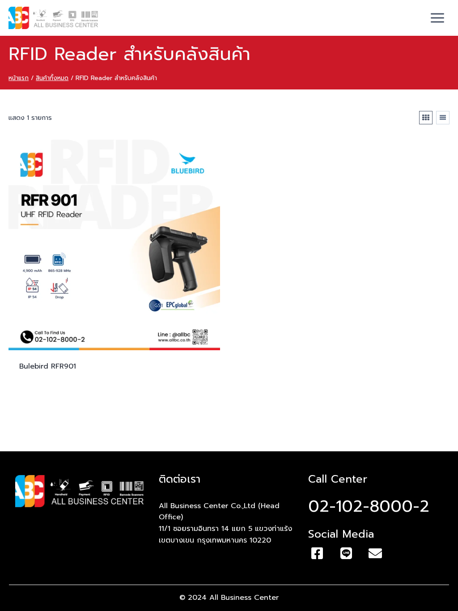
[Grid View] (426, 117)
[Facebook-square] (317, 553)
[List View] (443, 117)
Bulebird (47, 366)
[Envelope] (375, 553)
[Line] (346, 553)
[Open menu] (438, 17)
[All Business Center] (53, 18)
